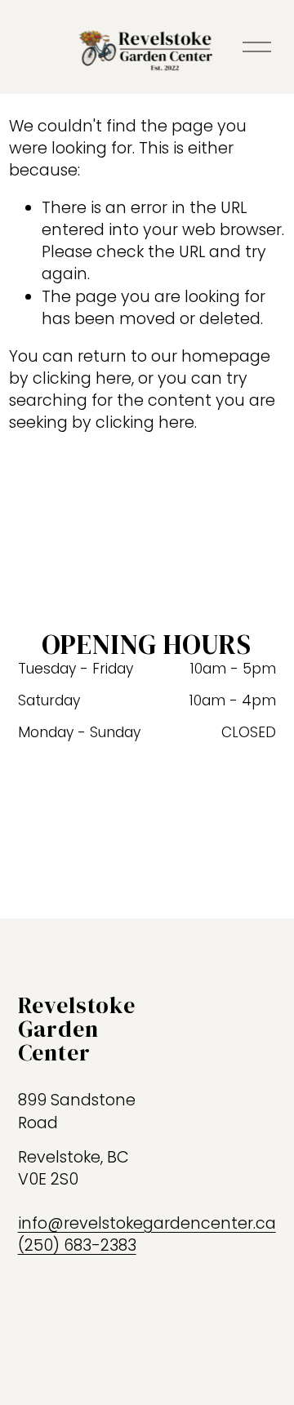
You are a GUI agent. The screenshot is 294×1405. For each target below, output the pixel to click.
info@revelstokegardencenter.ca (147, 1223)
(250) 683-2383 (77, 1245)
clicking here (82, 378)
